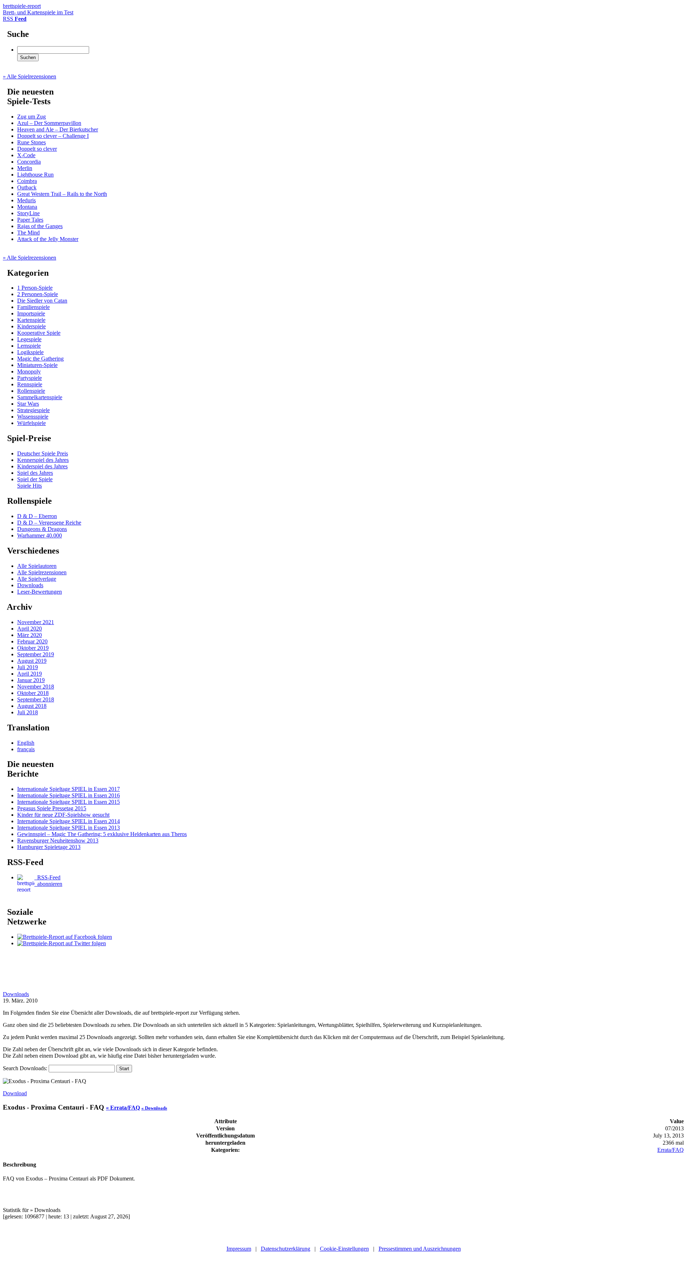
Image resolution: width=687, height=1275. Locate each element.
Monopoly (29, 371)
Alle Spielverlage (36, 579)
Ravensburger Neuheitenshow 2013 (57, 840)
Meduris (26, 200)
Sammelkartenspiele (39, 397)
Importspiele (31, 313)
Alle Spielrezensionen (42, 572)
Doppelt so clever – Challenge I (53, 136)
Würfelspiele (31, 423)
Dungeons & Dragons (42, 529)
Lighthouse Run (35, 175)
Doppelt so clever (37, 149)
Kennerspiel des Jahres (43, 460)
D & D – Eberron (37, 516)
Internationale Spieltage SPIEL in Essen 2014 (68, 821)
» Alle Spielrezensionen (29, 76)
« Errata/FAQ (123, 1108)
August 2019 (32, 661)
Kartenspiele (31, 320)
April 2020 (29, 629)
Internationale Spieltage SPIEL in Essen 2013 (68, 828)
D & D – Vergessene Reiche (49, 523)
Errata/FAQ (670, 1150)
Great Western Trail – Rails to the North (62, 194)
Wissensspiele (32, 417)
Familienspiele (33, 307)
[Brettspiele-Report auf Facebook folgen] (64, 937)
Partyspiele (29, 378)
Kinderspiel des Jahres (42, 466)
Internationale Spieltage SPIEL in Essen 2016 (68, 795)
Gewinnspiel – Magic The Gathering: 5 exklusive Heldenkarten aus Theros (102, 834)
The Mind (28, 233)
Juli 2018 (27, 712)
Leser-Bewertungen (39, 592)
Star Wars (28, 404)
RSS (14, 19)
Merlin (24, 168)
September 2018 (35, 699)
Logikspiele (30, 352)
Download (15, 1093)
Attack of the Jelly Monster (47, 239)
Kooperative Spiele (38, 333)
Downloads (30, 585)
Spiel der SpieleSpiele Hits (35, 482)
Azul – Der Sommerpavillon (49, 123)
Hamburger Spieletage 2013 (49, 847)
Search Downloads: (26, 1068)
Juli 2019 (27, 667)
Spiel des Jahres (35, 473)
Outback (26, 187)
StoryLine (28, 213)
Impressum (238, 1249)
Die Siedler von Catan (42, 301)
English (25, 743)
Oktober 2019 (33, 648)
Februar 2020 (32, 641)
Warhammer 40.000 (39, 535)
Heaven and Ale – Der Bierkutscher (57, 129)
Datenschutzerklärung (285, 1249)
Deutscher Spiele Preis (42, 453)
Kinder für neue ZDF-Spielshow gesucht (63, 815)
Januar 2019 (31, 680)
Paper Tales (30, 220)
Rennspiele (29, 384)
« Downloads (154, 1108)
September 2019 (35, 654)
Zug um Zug (31, 117)
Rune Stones (31, 142)
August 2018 (32, 706)
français (26, 749)
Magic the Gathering (40, 359)
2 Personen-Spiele (37, 294)
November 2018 (35, 687)
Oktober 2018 (33, 693)
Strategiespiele (33, 410)
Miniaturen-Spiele (37, 365)
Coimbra (27, 181)
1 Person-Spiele (35, 288)
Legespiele (29, 339)
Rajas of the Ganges (40, 226)
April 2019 (29, 674)
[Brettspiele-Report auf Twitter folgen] (61, 943)
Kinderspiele (31, 326)
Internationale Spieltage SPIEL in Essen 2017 (68, 789)
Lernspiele (29, 346)
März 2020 (29, 635)
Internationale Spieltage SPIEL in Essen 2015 (68, 802)
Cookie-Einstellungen (344, 1249)
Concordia (29, 162)
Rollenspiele (31, 391)
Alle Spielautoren (37, 566)
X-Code (26, 155)
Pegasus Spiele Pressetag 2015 (51, 808)
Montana (27, 207)
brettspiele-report (38, 9)
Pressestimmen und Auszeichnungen (420, 1249)
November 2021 (35, 622)
